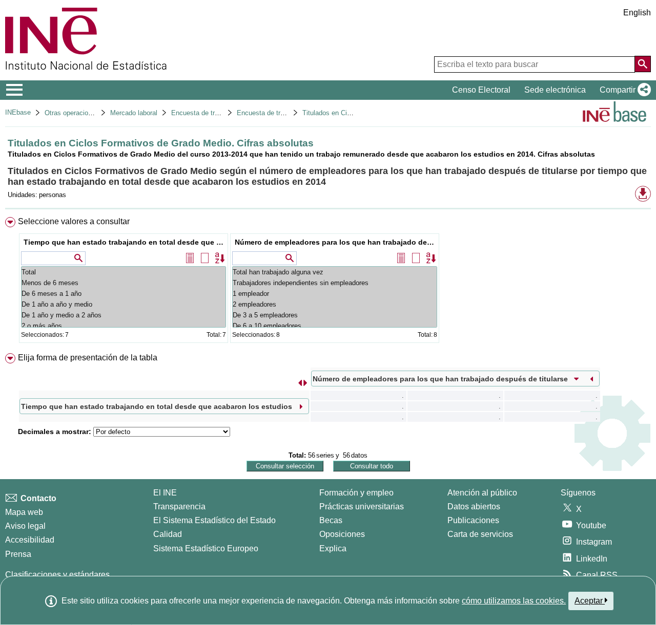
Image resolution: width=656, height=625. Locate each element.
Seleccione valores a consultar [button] (74, 221)
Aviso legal (25, 526)
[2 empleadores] (335, 304)
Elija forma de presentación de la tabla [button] (87, 357)
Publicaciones (473, 520)
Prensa (18, 554)
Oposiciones (342, 534)
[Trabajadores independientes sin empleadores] (335, 282)
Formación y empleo (356, 492)
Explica (332, 548)
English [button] (637, 12)
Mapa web (24, 512)
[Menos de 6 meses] (123, 282)
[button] (623, 90)
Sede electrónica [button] (555, 89)
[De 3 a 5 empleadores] (335, 315)
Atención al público (482, 492)
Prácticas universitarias (361, 506)
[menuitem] (328, 282)
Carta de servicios (480, 534)
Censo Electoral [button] (481, 89)
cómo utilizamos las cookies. (514, 600)
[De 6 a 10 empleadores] (335, 325)
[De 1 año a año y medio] (123, 304)
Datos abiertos (473, 506)
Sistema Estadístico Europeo (205, 548)
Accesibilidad (29, 539)
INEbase (18, 112)
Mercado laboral (133, 113)
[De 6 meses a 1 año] (123, 293)
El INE (165, 492)
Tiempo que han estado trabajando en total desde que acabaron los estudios (125, 242)
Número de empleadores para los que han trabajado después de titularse (336, 242)
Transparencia (179, 506)
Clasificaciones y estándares (57, 574)
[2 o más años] (123, 325)
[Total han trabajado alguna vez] (335, 272)
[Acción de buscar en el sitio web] (642, 64)
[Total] (123, 272)
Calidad (167, 534)
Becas (330, 520)
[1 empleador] (335, 293)
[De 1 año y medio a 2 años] (123, 315)
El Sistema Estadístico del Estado (214, 520)
